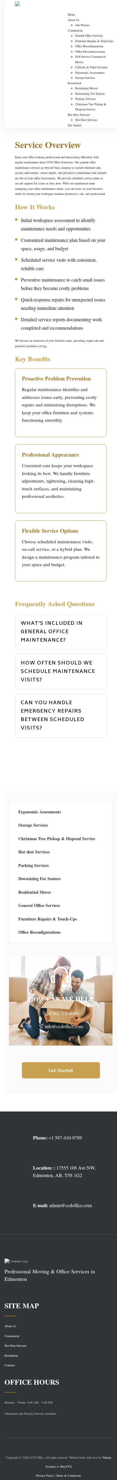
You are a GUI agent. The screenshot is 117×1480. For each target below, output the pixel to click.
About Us (74, 20)
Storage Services (85, 78)
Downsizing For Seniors (90, 93)
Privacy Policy (45, 1475)
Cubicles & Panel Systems (91, 67)
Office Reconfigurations (89, 46)
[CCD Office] (35, 6)
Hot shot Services (34, 852)
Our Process (82, 25)
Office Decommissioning (90, 51)
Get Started (74, 125)
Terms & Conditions (68, 1475)
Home (71, 14)
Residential (74, 83)
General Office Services (89, 35)
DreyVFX (66, 1466)
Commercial (75, 30)
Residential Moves (86, 88)
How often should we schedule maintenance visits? (58, 671)
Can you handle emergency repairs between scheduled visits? (52, 715)
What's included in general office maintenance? (52, 632)
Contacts (9, 1365)
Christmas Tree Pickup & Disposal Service (56, 838)
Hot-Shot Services (79, 115)
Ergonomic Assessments (90, 72)
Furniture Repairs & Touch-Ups (94, 41)
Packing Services (85, 99)
